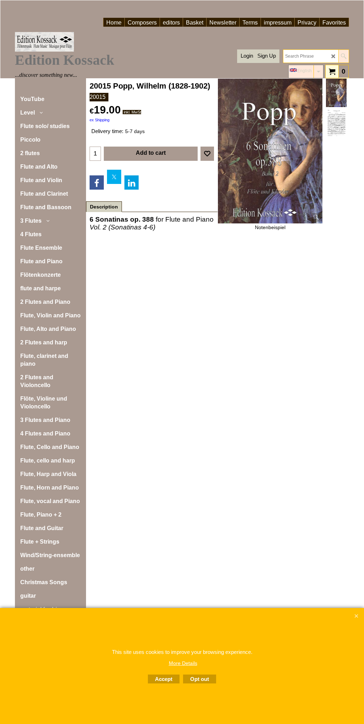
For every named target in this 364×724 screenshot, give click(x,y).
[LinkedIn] (131, 182)
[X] (114, 177)
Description (104, 207)
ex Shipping (99, 120)
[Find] (343, 56)
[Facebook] (97, 182)
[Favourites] (207, 153)
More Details (183, 663)
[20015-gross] (336, 123)
